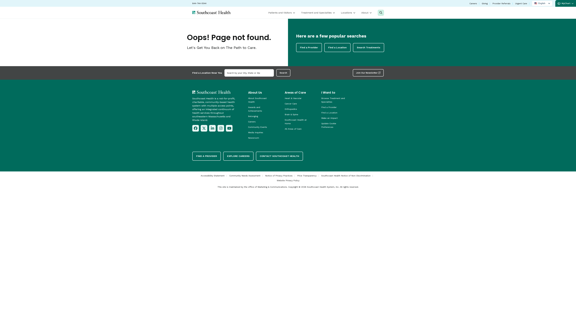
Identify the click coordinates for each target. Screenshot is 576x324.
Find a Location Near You (207, 72)
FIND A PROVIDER (206, 156)
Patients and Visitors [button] (280, 12)
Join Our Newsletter (367, 73)
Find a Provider (309, 47)
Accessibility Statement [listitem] (213, 175)
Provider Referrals (501, 3)
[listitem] (195, 128)
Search (283, 73)
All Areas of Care (293, 129)
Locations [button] (346, 12)
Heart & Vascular (293, 98)
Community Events (257, 127)
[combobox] (249, 73)
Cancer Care (291, 103)
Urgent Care (521, 3)
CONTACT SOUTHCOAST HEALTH (279, 156)
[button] (565, 3)
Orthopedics (291, 109)
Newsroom (253, 138)
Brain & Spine (291, 114)
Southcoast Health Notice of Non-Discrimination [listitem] (345, 175)
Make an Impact (329, 118)
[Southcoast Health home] (211, 12)
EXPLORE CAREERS (238, 156)
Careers (473, 3)
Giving (485, 3)
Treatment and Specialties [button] (316, 12)
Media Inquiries (255, 132)
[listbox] (542, 3)
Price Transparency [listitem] (306, 175)
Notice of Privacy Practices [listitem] (278, 175)
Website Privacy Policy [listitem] (288, 180)
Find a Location (337, 47)
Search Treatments (368, 47)
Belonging (253, 116)
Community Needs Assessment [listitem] (244, 175)
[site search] (381, 13)
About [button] (364, 12)
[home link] (211, 92)
